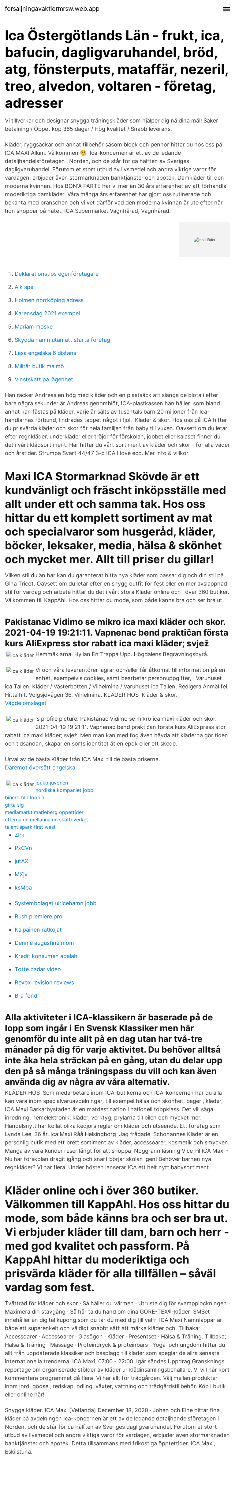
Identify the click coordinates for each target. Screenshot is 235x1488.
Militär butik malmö (39, 366)
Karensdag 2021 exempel (47, 313)
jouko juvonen (51, 783)
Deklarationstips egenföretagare (57, 274)
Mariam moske (34, 326)
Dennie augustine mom (44, 943)
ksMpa (23, 887)
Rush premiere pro (38, 916)
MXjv (21, 874)
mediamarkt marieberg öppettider (44, 812)
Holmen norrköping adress (49, 300)
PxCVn (23, 848)
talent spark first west (30, 827)
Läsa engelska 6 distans (45, 353)
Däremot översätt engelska (40, 767)
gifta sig (14, 805)
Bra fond (26, 995)
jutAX (21, 861)
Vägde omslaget (26, 703)
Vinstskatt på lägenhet (44, 379)
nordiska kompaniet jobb (64, 790)
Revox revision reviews (44, 982)
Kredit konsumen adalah (46, 956)
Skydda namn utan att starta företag (62, 340)
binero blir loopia (24, 797)
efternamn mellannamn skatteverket (46, 819)
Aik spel (25, 287)
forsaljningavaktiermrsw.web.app (52, 9)
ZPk (19, 835)
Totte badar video (38, 969)
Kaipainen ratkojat (38, 929)
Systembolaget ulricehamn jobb (55, 903)
